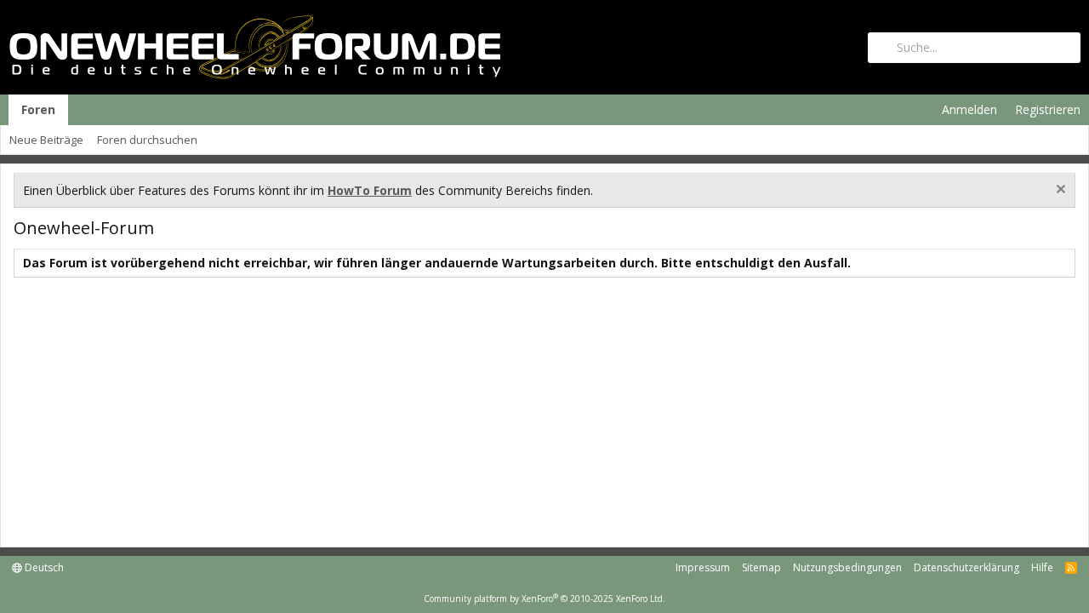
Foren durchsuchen (147, 139)
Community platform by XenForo (544, 598)
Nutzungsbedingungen (847, 567)
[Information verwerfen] (1059, 191)
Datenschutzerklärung (966, 567)
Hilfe (1042, 567)
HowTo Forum (370, 190)
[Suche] (974, 47)
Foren (38, 109)
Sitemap (761, 567)
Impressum (703, 567)
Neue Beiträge (46, 139)
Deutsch (43, 567)
